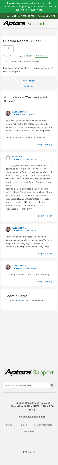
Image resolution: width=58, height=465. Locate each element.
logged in (22, 300)
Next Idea (29, 86)
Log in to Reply (45, 144)
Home (9, 425)
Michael (28, 55)
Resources (29, 432)
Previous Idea (29, 81)
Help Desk (23, 425)
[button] (51, 23)
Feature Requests (43, 425)
